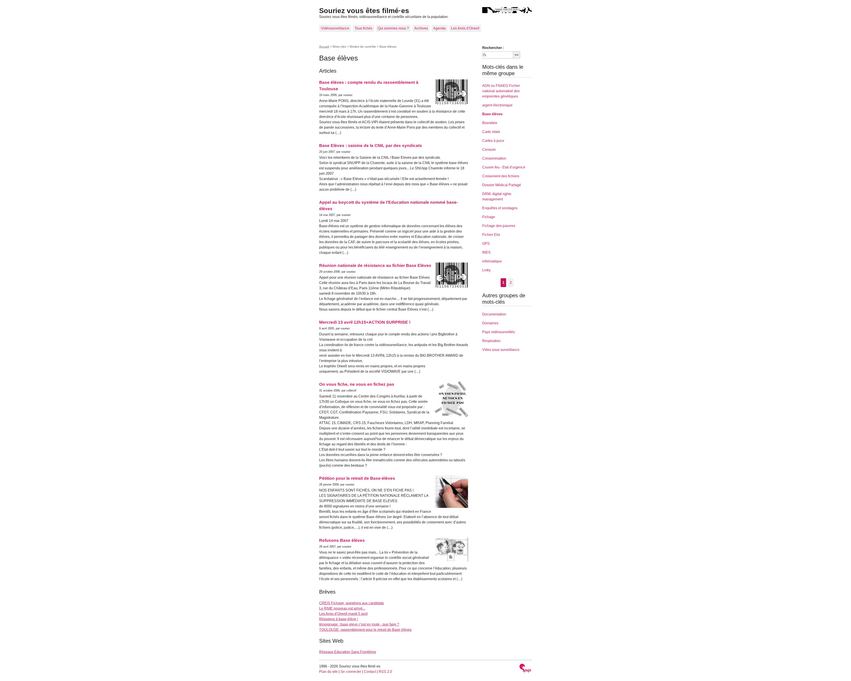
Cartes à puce (493, 141)
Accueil (324, 46)
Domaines (490, 323)
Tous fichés (363, 28)
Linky (486, 270)
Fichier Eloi (491, 235)
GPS (486, 243)
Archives (421, 28)
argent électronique (497, 105)
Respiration (491, 341)
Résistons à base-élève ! (338, 619)
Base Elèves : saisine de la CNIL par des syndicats (370, 145)
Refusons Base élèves (342, 540)
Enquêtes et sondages (499, 208)
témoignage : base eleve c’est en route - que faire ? (359, 624)
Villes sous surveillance (500, 350)
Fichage (488, 217)
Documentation (494, 314)
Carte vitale (491, 132)
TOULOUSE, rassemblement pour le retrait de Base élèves (365, 630)
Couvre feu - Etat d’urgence (503, 167)
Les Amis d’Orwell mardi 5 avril (343, 614)
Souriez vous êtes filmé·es (364, 11)
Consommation (494, 158)
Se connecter (350, 671)
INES (486, 252)
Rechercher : (493, 48)
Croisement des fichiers (500, 176)
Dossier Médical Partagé (501, 185)
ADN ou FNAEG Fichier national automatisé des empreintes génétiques (501, 91)
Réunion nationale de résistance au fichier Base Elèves (375, 265)
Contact (370, 671)
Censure (489, 149)
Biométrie (489, 123)
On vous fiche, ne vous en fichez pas (356, 384)
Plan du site (328, 671)
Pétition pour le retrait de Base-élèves (357, 478)
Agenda (439, 28)
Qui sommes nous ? (393, 28)
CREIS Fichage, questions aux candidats (351, 603)
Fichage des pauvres (498, 226)
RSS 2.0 (385, 671)
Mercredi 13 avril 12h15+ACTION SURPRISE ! (364, 322)
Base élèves (492, 114)
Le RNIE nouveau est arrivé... (342, 608)
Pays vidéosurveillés (498, 332)
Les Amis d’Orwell (465, 28)
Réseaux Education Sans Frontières (347, 652)
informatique (492, 261)
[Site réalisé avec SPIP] (525, 669)
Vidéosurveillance (335, 28)
